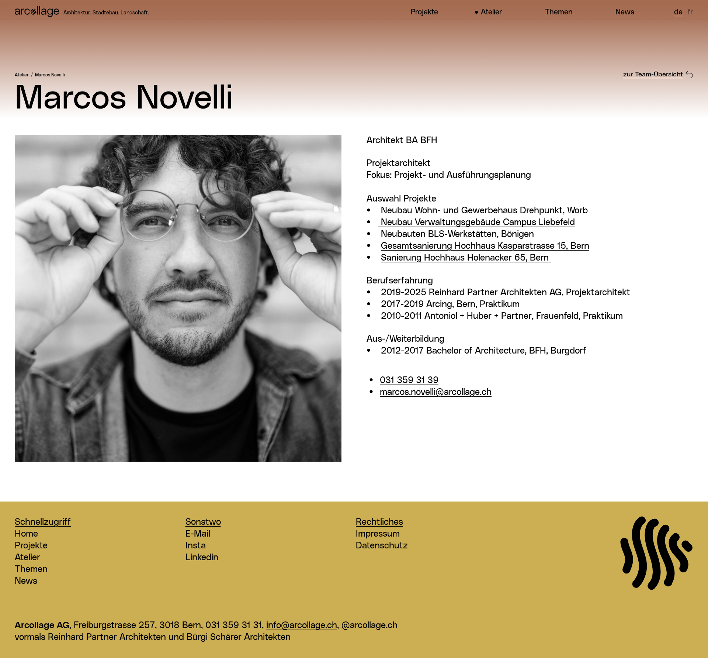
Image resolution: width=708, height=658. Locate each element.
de (678, 12)
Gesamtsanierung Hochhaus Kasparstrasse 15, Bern (485, 246)
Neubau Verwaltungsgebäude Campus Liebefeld (476, 222)
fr (690, 12)
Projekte (424, 12)
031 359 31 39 (409, 380)
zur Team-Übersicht (653, 74)
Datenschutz (382, 545)
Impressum (378, 534)
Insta (195, 545)
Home (26, 534)
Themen (559, 12)
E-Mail (197, 534)
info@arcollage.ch (301, 625)
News (624, 12)
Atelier (491, 12)
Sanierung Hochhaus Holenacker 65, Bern (466, 258)
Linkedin (201, 557)
